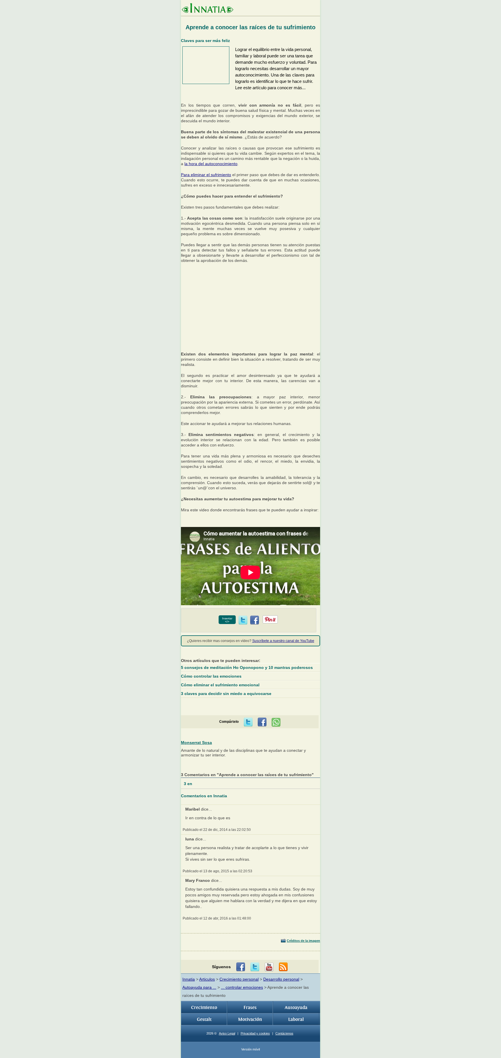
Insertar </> (227, 620)
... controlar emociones (242, 987)
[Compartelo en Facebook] (254, 620)
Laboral (296, 1019)
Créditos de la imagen (303, 940)
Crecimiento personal (239, 979)
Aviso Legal (227, 1033)
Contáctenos (284, 1033)
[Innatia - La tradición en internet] (207, 8)
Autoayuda (296, 1007)
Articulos (207, 979)
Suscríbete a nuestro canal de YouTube (283, 641)
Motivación (250, 1019)
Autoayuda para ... (199, 987)
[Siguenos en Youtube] (269, 967)
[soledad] (250, 343)
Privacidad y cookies (255, 1033)
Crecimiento (204, 1007)
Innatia (188, 979)
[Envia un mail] (283, 967)
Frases (250, 1007)
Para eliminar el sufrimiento (206, 174)
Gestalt (204, 1019)
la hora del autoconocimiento (210, 163)
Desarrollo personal (281, 979)
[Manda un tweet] (243, 620)
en (188, 783)
